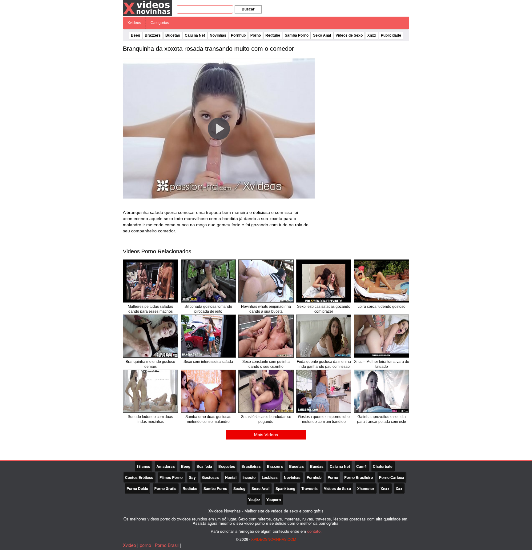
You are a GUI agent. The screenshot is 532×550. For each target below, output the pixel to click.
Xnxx (371, 35)
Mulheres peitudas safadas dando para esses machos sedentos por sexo (150, 311)
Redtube (272, 35)
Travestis (309, 488)
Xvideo (129, 545)
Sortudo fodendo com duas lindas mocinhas (150, 419)
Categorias (160, 23)
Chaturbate (383, 466)
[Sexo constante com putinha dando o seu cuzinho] (266, 336)
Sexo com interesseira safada (208, 361)
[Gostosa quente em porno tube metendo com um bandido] (323, 391)
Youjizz (254, 499)
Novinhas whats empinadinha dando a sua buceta (266, 309)
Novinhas (218, 35)
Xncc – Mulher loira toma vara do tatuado (381, 364)
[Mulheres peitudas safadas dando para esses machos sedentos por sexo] (150, 281)
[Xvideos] (147, 8)
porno (145, 545)
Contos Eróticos (139, 477)
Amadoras (165, 466)
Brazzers (153, 35)
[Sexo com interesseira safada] (208, 336)
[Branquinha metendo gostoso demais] (150, 336)
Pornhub (238, 35)
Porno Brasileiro (358, 477)
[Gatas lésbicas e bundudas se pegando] (266, 391)
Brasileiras (251, 466)
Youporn (273, 499)
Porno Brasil (167, 545)
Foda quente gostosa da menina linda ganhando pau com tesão (324, 364)
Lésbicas (270, 477)
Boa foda (204, 466)
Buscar (248, 9)
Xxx (399, 488)
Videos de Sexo (349, 35)
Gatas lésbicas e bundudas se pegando (266, 419)
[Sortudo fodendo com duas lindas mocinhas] (150, 391)
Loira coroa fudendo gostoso (381, 306)
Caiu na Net (195, 35)
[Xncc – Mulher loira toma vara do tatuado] (381, 336)
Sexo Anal (322, 35)
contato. (314, 531)
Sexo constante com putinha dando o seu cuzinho (266, 364)
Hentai (230, 477)
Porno (255, 35)
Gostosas (210, 477)
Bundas (317, 466)
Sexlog (239, 488)
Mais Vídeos (266, 434)
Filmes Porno (171, 477)
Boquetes (226, 466)
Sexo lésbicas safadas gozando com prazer (323, 309)
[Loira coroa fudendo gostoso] (381, 281)
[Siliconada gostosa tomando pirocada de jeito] (208, 281)
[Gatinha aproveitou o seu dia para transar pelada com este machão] (381, 391)
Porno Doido (137, 488)
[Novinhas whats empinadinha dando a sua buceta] (266, 281)
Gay (192, 477)
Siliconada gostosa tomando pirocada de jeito (208, 309)
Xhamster (365, 488)
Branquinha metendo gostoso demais (150, 364)
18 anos (143, 466)
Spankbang (285, 488)
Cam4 (361, 466)
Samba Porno (296, 35)
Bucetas (172, 35)
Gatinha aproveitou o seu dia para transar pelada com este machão (381, 422)
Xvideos (134, 23)
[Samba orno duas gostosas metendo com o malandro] (208, 391)
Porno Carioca (391, 477)
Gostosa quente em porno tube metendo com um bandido (324, 419)
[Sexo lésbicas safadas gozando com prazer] (323, 281)
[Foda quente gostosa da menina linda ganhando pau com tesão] (323, 336)
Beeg (135, 35)
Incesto (249, 477)
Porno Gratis (165, 488)
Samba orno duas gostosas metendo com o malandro (208, 419)
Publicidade (391, 35)
